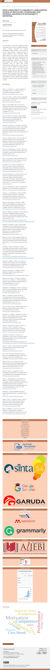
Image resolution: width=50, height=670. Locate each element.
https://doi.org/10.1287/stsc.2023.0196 (17, 190)
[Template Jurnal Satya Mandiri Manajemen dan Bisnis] (25, 447)
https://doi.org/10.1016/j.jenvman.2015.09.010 (12, 350)
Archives (8, 6)
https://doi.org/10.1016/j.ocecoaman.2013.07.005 (13, 135)
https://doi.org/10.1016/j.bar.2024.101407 (11, 405)
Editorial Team (25, 422)
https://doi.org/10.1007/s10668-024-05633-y (18, 358)
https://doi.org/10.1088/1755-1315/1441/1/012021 (13, 267)
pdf (34, 45)
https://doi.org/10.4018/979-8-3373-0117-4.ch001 (13, 94)
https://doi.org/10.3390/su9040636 (12, 376)
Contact (25, 437)
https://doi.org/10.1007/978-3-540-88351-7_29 (12, 368)
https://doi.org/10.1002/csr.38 (13, 199)
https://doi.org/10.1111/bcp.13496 (17, 332)
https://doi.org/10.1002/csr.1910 (9, 388)
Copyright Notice (25, 435)
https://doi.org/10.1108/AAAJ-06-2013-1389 (16, 413)
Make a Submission (8, 644)
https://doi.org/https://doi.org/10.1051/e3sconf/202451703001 (16, 275)
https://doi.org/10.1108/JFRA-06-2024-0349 (12, 311)
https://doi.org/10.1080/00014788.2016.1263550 (13, 171)
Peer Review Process (25, 426)
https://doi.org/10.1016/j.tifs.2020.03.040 (11, 113)
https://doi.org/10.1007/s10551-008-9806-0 (12, 101)
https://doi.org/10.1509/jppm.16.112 (10, 155)
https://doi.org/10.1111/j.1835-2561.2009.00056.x (15, 209)
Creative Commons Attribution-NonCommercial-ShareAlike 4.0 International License (16, 666)
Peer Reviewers (25, 424)
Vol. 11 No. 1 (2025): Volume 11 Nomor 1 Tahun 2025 (22, 6)
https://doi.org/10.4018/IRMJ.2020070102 (11, 292)
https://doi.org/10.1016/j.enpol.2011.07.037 (12, 322)
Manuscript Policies (25, 431)
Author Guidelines (25, 430)
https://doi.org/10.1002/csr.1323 (9, 122)
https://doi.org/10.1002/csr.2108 (9, 146)
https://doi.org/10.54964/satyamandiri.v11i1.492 (15, 30)
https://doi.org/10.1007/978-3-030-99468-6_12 (12, 161)
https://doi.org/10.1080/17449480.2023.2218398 (13, 396)
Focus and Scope (25, 428)
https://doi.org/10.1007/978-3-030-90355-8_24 (12, 234)
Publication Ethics (25, 433)
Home (4, 6)
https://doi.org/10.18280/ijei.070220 (10, 284)
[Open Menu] (2, 1)
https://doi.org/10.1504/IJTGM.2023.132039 (12, 303)
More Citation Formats (38, 76)
